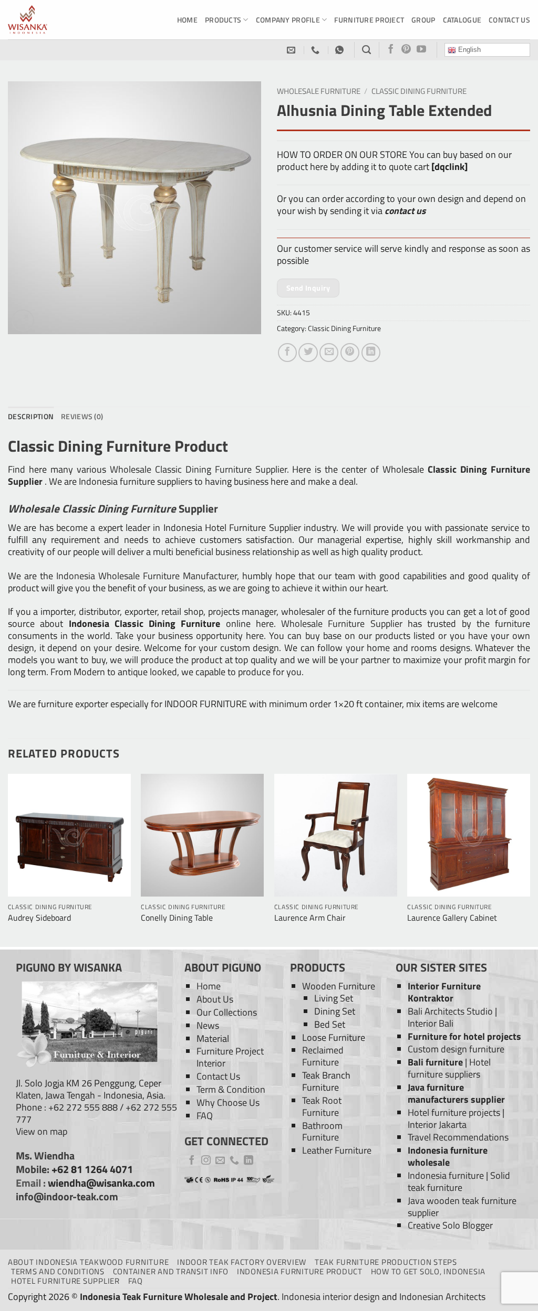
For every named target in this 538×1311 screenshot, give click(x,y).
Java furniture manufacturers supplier (456, 1093)
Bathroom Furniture (322, 1131)
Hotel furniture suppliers (449, 1068)
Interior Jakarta (437, 1124)
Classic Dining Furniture (419, 91)
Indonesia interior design (331, 1296)
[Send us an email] (220, 1161)
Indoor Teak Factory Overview (241, 1262)
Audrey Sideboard (39, 917)
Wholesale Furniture (318, 91)
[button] (23, 321)
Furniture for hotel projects (464, 1036)
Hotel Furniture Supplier (65, 1281)
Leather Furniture (336, 1150)
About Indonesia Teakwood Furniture (88, 1262)
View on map (41, 1131)
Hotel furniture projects (454, 1112)
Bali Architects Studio (450, 1011)
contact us (405, 211)
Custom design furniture (456, 1049)
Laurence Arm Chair (310, 917)
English (468, 50)
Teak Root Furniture (322, 1106)
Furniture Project (369, 19)
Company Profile (288, 19)
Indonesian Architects (442, 1296)
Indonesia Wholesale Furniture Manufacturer (146, 576)
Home (187, 19)
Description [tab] (31, 416)
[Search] (366, 49)
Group (423, 19)
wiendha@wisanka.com (101, 1183)
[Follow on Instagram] (206, 1161)
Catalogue (462, 19)
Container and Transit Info (171, 1271)
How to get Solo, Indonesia (428, 1271)
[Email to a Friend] (328, 352)
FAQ (204, 1116)
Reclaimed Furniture (323, 1056)
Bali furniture (435, 1062)
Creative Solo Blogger (450, 1225)
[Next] (529, 859)
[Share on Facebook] (287, 352)
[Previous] (8, 859)
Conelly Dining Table (177, 917)
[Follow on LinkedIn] (248, 1161)
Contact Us (509, 19)
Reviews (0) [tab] (82, 416)
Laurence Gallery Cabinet (452, 917)
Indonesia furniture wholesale (448, 1156)
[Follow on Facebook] (391, 50)
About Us (214, 999)
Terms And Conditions (58, 1271)
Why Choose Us (228, 1102)
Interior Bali (430, 1023)
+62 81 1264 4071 (92, 1169)
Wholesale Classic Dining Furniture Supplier (198, 469)
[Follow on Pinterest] (406, 50)
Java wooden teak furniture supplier (462, 1206)
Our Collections (226, 1012)
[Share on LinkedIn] (370, 352)
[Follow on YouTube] (421, 50)
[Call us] (234, 1161)
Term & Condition (230, 1089)
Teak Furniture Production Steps (386, 1262)
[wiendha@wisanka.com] (292, 50)
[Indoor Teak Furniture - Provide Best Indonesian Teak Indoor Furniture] (60, 19)
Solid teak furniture (459, 1181)
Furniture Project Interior (230, 1057)
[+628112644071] (316, 50)
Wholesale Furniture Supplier (341, 623)
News (207, 1025)
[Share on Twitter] (307, 352)
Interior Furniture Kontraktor (444, 992)
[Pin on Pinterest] (349, 352)
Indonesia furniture (446, 1175)
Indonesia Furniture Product (300, 1271)
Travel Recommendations (458, 1137)
